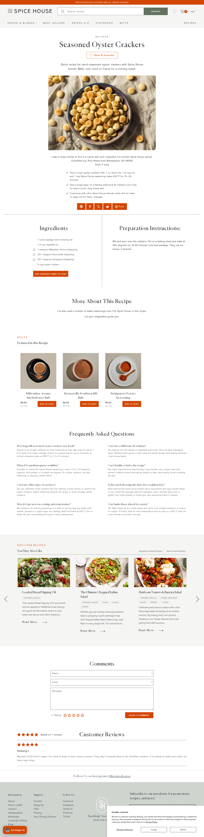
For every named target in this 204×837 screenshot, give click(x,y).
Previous (7, 599)
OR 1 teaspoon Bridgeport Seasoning (55, 259)
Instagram (68, 805)
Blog (10, 824)
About (11, 801)
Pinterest (68, 812)
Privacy (38, 812)
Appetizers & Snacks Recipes (150, 551)
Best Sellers (54, 23)
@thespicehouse (119, 776)
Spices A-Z (80, 23)
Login (192, 11)
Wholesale (13, 816)
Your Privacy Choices (45, 816)
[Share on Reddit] (107, 206)
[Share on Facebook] (90, 206)
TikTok (66, 816)
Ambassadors (15, 812)
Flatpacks (104, 23)
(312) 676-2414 (102, 820)
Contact (38, 801)
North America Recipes (176, 551)
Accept (154, 829)
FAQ (36, 808)
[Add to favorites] (22, 355)
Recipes (190, 23)
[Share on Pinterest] (81, 206)
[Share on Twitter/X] (98, 206)
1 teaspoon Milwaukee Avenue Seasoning (57, 249)
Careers (12, 808)
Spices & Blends (21, 23)
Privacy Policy (151, 822)
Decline (183, 829)
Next (196, 599)
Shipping (39, 805)
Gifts (124, 23)
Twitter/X (68, 808)
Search (155, 11)
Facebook (68, 801)
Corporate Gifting (17, 820)
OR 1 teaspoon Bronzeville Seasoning (55, 254)
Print (121, 206)
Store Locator (15, 805)
